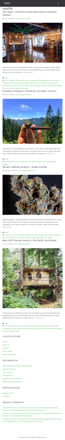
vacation (6, 164)
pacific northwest (29, 328)
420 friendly (9, 326)
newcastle (14, 85)
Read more (29, 72)
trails (54, 161)
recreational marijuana (16, 237)
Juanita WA (42, 83)
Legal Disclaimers (9, 369)
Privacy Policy (7, 375)
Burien (49, 80)
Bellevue (6, 345)
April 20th (22, 80)
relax (44, 161)
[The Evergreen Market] (7, 3)
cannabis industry (24, 235)
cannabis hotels (34, 326)
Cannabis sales (13, 83)
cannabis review (38, 235)
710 (17, 80)
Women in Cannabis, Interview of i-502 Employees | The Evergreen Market (30, 413)
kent (49, 83)
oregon (19, 328)
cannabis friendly (11, 161)
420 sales (11, 80)
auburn (29, 80)
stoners (5, 88)
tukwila (11, 88)
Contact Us (7, 396)
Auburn (5, 342)
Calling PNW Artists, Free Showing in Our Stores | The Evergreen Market (29, 408)
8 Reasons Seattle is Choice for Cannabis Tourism (30, 91)
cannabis (14, 235)
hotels (56, 326)
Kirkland (6, 348)
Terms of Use (7, 372)
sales (27, 85)
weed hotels (14, 331)
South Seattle (46, 85)
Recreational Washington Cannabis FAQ (17, 366)
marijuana (6, 85)
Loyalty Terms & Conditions (12, 378)
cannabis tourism (24, 161)
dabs (22, 83)
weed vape (24, 88)
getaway (35, 161)
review (33, 237)
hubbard (6, 328)
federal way (28, 83)
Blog (6, 78)
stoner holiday (56, 85)
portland (43, 328)
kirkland (54, 83)
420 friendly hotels (21, 326)
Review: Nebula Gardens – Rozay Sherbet (25, 167)
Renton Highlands (9, 354)
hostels (50, 326)
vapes (17, 88)
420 (6, 80)
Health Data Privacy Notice (12, 382)
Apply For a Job (8, 393)
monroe (13, 328)
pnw (40, 161)
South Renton (8, 351)
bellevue (36, 80)
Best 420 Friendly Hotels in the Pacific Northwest (30, 240)
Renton (21, 85)
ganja (35, 83)
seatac (32, 85)
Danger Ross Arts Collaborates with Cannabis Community (24, 410)
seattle (37, 85)
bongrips (43, 80)
